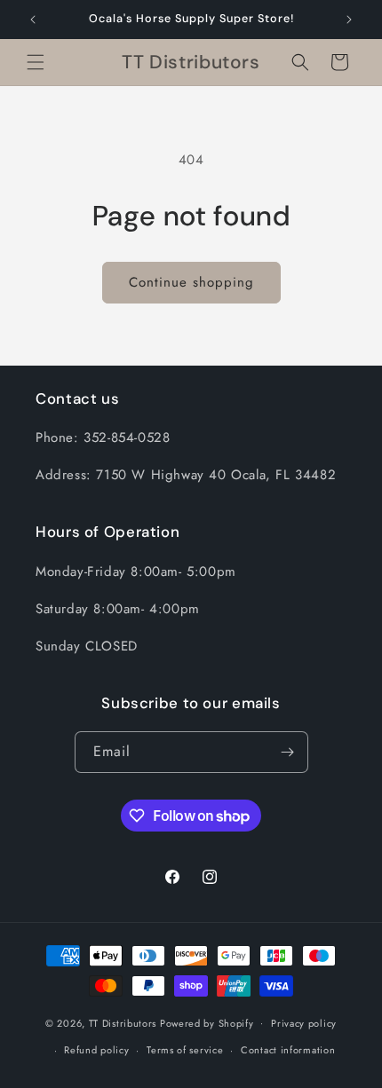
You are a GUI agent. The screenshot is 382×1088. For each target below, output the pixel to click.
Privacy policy (304, 1023)
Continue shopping (191, 282)
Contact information (288, 1050)
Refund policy (96, 1050)
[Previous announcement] (32, 19)
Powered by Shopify (207, 1022)
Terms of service (185, 1050)
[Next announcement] (349, 19)
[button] (35, 62)
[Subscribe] (287, 752)
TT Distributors (123, 1022)
